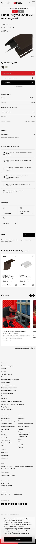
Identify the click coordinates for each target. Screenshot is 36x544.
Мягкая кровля (5, 382)
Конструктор (4, 452)
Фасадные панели (6, 374)
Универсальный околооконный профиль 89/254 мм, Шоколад (8, 276)
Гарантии (3, 432)
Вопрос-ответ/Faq (6, 442)
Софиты (3, 371)
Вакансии (20, 439)
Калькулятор (5, 455)
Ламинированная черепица (9, 387)
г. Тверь (12, 475)
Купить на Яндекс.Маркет (10, 78)
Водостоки (4, 398)
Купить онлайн (7, 73)
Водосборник (5, 407)
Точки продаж (6, 82)
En (29, 2)
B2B (19, 441)
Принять (18, 539)
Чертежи (3, 434)
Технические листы (6, 423)
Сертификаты (5, 429)
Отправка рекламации (24, 432)
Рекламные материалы (8, 426)
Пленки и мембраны (7, 393)
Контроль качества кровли (25, 423)
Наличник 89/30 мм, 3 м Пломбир (25, 276)
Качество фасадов (23, 426)
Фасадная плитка (6, 377)
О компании (21, 418)
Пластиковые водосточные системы (11, 401)
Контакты (20, 421)
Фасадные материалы (7, 366)
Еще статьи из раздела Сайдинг (25, 348)
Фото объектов (5, 440)
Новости (20, 447)
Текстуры (4, 437)
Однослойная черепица (8, 385)
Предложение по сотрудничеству (10, 514)
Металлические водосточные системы (12, 404)
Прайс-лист (4, 458)
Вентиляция (4, 396)
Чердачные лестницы (7, 409)
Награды (20, 429)
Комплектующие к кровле (8, 390)
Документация (5, 418)
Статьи (3, 445)
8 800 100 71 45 (5, 494)
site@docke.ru (18, 494)
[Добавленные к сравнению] (5, 3)
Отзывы (20, 444)
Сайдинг (3, 368)
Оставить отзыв (29, 234)
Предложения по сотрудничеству (23, 435)
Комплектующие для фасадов (10, 379)
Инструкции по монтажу (8, 421)
